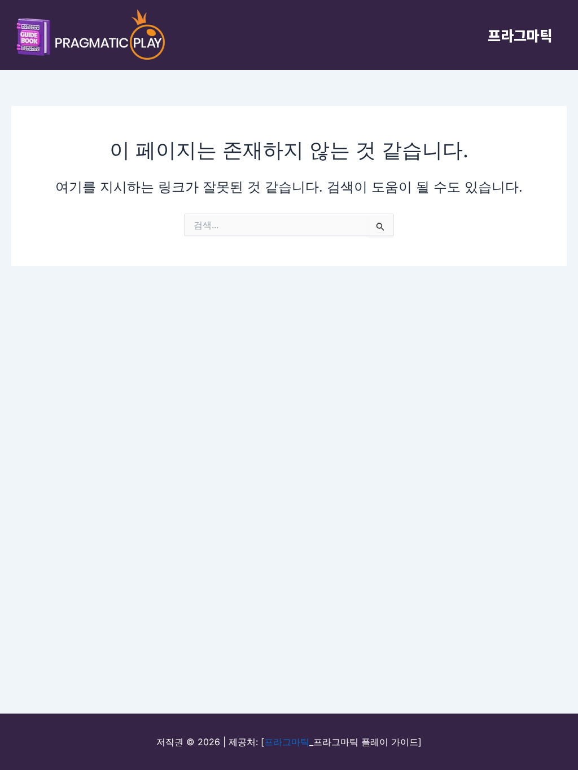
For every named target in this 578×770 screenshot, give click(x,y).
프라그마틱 (520, 35)
